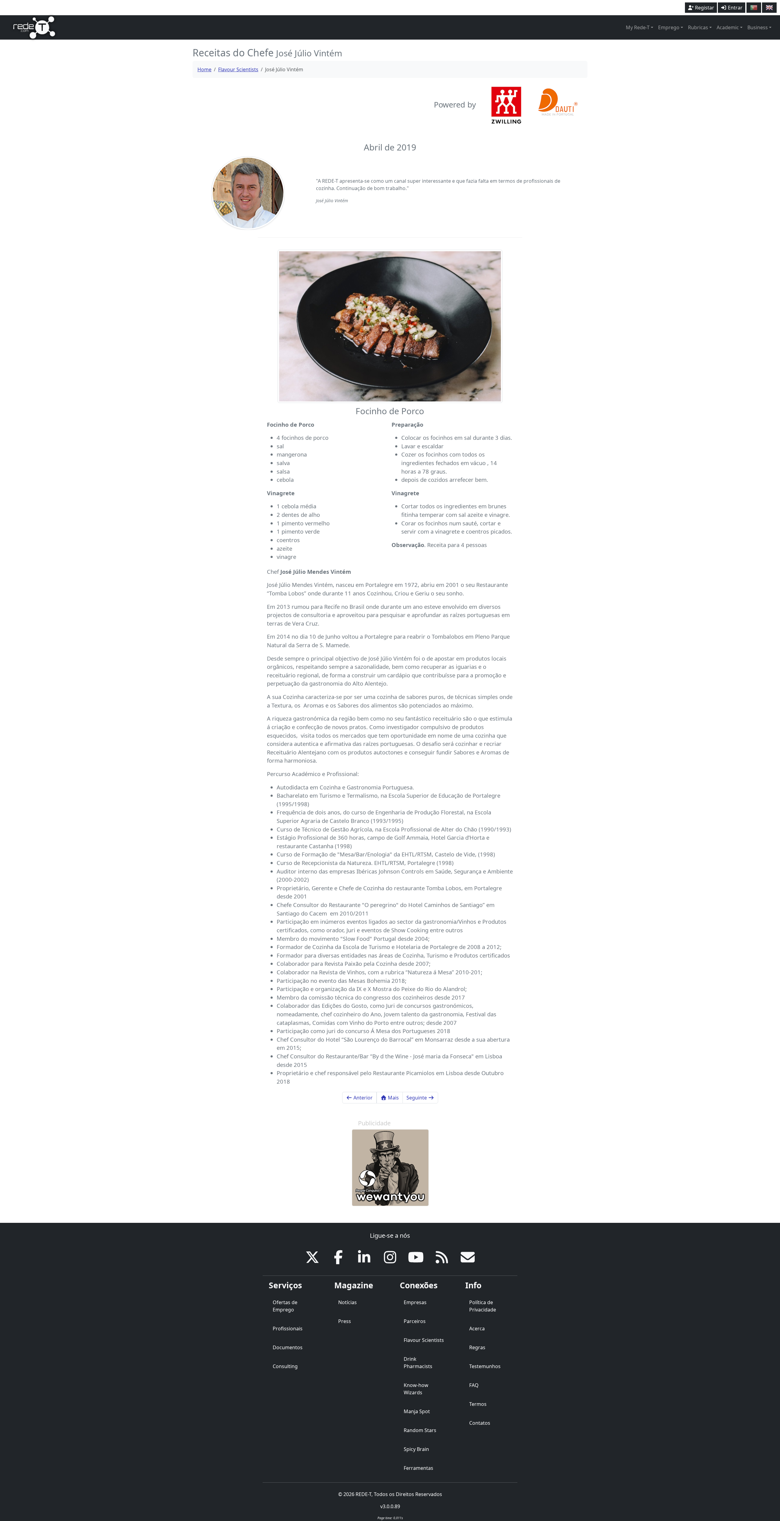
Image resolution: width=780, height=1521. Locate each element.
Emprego (668, 27)
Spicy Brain (416, 1449)
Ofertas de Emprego (285, 1306)
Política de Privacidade (482, 1306)
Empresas (415, 1302)
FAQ (474, 1385)
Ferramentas (418, 1468)
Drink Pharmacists (418, 1363)
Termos (478, 1404)
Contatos (479, 1423)
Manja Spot (417, 1411)
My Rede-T (638, 27)
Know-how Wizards (416, 1389)
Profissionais (288, 1328)
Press (344, 1321)
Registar (704, 7)
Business (757, 27)
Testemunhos (485, 1366)
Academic (728, 27)
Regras (477, 1347)
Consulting (285, 1366)
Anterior (362, 1097)
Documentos (288, 1347)
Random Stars (420, 1430)
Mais (393, 1097)
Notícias (347, 1302)
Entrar (735, 7)
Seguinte (417, 1097)
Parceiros (415, 1321)
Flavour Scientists (238, 69)
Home (204, 69)
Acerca (477, 1328)
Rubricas (698, 27)
